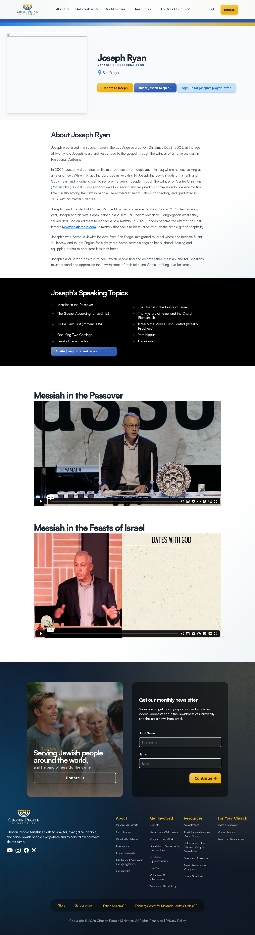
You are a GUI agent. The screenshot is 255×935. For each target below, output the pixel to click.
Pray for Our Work (162, 839)
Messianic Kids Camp (163, 886)
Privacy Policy (176, 921)
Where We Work (127, 825)
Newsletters (191, 825)
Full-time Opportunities (159, 859)
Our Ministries (114, 9)
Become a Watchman (164, 832)
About (60, 9)
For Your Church (173, 9)
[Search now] (213, 9)
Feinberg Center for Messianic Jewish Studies (164, 906)
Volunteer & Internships (157, 877)
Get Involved (84, 9)
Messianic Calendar (196, 858)
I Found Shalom (112, 906)
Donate (229, 10)
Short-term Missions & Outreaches (164, 848)
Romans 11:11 (61, 187)
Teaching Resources (231, 839)
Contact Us (123, 871)
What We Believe (127, 839)
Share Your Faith (194, 876)
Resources (143, 9)
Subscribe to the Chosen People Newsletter (194, 847)
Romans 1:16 (92, 324)
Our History (123, 832)
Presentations (226, 832)
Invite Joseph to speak (155, 88)
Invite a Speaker (228, 825)
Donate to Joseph (115, 88)
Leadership (123, 846)
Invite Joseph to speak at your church (83, 351)
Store (61, 905)
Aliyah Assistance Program (195, 867)
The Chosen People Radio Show (197, 834)
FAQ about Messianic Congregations (129, 862)
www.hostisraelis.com (79, 227)
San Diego (111, 72)
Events (154, 868)
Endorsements (125, 853)
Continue (203, 778)
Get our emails (84, 905)
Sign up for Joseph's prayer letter (206, 88)
